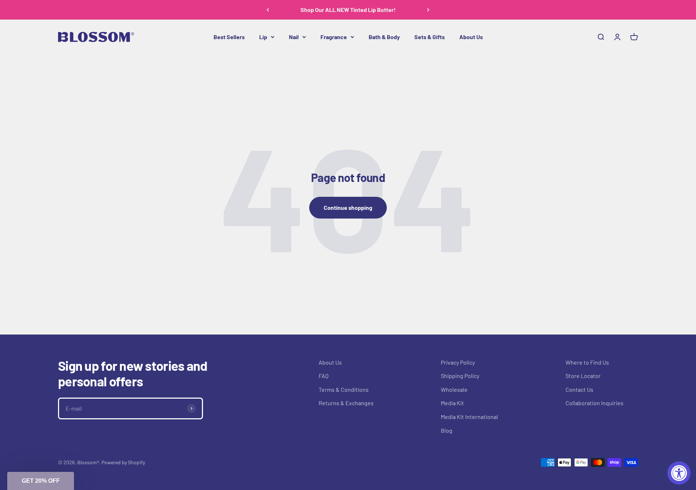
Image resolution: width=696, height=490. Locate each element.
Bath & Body (384, 36)
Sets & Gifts (429, 36)
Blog (446, 430)
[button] (40, 481)
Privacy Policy (458, 362)
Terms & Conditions (344, 389)
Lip (263, 36)
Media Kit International (469, 416)
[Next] (428, 9)
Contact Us (579, 389)
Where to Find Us (587, 362)
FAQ (323, 375)
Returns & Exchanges (346, 402)
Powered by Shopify (123, 462)
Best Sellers (229, 36)
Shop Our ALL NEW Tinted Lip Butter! (348, 9)
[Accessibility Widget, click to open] (679, 473)
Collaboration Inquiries (595, 402)
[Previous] (267, 9)
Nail (294, 36)
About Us (471, 36)
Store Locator (583, 375)
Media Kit (452, 402)
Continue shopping (348, 207)
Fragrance (333, 36)
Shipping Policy (460, 375)
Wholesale (454, 389)
